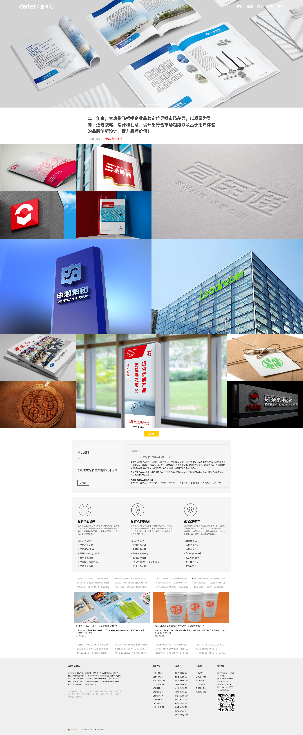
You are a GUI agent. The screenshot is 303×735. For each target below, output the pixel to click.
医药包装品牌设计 (181, 699)
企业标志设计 (158, 673)
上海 (76, 691)
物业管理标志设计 (181, 715)
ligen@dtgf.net (223, 690)
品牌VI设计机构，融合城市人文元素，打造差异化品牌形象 (174, 649)
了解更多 (83, 483)
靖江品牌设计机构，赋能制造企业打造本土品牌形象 (131, 645)
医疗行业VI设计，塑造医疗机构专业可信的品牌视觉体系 (94, 587)
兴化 (111, 691)
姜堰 (96, 691)
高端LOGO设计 (159, 699)
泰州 (91, 691)
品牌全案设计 (158, 688)
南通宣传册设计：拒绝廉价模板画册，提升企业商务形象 (173, 653)
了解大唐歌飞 (96, 138)
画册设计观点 (201, 688)
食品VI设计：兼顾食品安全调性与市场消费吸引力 (180, 626)
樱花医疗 (38, 167)
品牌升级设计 (158, 677)
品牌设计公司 (158, 696)
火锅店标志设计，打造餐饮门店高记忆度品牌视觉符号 (93, 579)
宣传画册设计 (158, 703)
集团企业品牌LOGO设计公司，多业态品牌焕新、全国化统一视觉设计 (216, 587)
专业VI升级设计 (159, 707)
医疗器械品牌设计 (181, 677)
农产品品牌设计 (180, 711)
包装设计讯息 (201, 692)
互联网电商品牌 (180, 684)
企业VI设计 (151, 53)
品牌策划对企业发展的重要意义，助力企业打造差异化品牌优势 (176, 587)
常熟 (103, 694)
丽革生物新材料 (227, 286)
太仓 (93, 694)
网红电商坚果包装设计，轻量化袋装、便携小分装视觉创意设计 (214, 583)
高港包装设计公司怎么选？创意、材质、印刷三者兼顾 (132, 653)
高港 (101, 691)
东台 (116, 691)
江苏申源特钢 (75, 286)
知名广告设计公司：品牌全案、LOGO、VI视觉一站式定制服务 (134, 649)
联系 (281, 6)
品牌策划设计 (158, 692)
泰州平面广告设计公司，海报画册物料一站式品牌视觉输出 (133, 579)
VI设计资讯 (200, 680)
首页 (240, 6)
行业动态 (199, 673)
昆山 (98, 694)
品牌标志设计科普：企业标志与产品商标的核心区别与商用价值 (216, 645)
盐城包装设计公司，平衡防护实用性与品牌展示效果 (131, 583)
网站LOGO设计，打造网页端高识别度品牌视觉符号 (131, 587)
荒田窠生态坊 (37, 404)
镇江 (78, 694)
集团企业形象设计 (181, 673)
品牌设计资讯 (201, 677)
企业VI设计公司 (159, 680)
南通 (117, 694)
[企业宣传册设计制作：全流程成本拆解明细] (112, 607)
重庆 (69, 697)
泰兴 (106, 691)
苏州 (86, 691)
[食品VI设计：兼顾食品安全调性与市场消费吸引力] (191, 607)
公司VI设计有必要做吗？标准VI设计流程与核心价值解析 (211, 579)
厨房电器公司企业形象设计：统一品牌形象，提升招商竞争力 (175, 645)
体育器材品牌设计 (181, 707)
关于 (260, 6)
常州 (112, 694)
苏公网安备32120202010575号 (80, 729)
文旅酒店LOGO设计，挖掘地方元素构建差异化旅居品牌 (173, 579)
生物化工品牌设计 (181, 696)
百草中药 (265, 357)
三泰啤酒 (113, 167)
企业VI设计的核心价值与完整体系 (206, 649)
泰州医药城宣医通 (227, 191)
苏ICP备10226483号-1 (98, 729)
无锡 (107, 694)
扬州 (83, 694)
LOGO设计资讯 (201, 684)
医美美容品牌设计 (181, 703)
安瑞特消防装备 (151, 381)
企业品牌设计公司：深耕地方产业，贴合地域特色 (211, 653)
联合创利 (113, 215)
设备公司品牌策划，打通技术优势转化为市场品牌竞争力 (94, 649)
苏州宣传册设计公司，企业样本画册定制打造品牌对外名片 (94, 645)
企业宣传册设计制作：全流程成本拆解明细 (97, 626)
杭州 (81, 691)
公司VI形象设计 (159, 684)
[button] (140, 104)
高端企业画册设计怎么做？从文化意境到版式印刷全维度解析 (175, 583)
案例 (250, 6)
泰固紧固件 (38, 215)
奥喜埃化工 (38, 357)
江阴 (88, 694)
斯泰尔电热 (265, 404)
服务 (270, 6)
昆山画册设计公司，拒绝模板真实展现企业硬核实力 (92, 583)
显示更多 (151, 433)
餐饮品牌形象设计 (181, 680)
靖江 (73, 694)
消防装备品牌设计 (181, 692)
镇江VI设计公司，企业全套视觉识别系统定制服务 (92, 653)
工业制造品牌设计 (181, 688)
